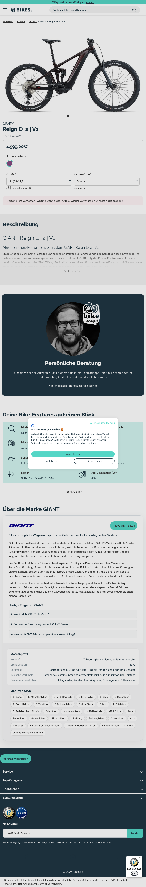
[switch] (134, 873)
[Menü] (140, 858)
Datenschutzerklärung (102, 422)
